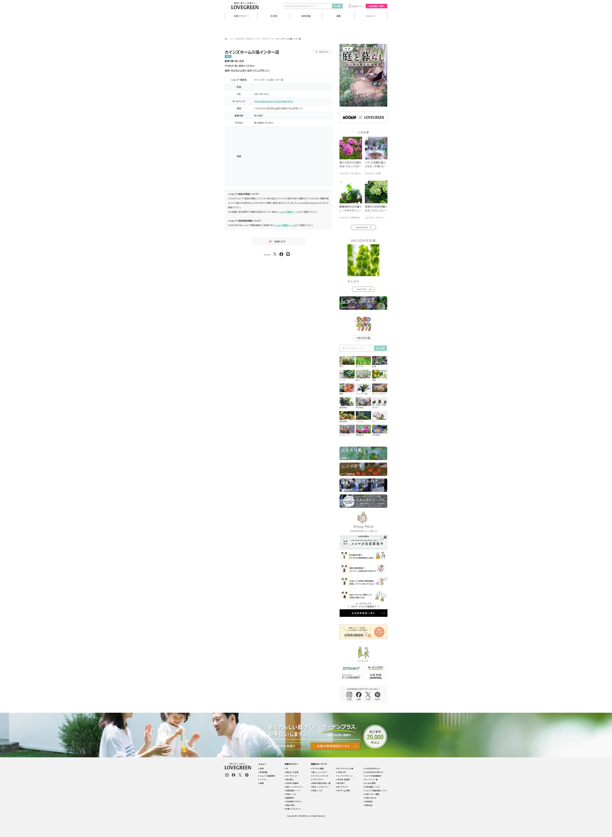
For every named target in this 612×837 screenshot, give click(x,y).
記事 (261, 768)
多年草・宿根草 (292, 783)
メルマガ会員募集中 (373, 775)
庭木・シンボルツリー (294, 786)
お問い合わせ (370, 797)
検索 (339, 6)
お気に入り (324, 51)
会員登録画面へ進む (363, 613)
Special (370, 15)
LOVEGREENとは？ (372, 768)
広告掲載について (372, 786)
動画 (261, 783)
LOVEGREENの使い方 (373, 772)
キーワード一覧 (371, 779)
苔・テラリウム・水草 (345, 768)
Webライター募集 (371, 794)
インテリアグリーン (345, 775)
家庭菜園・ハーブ (293, 790)
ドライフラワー (318, 779)
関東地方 (250, 38)
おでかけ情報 (318, 768)
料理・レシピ (291, 794)
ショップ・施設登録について (375, 790)
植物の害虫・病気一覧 (321, 783)
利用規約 (368, 801)
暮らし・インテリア (319, 772)
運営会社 (368, 805)
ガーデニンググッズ (320, 775)
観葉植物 (290, 797)
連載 (338, 16)
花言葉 (273, 16)
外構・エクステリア (293, 808)
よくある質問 (369, 783)
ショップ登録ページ (289, 211)
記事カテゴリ (240, 16)
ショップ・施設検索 (236, 38)
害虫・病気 (290, 805)
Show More (362, 227)
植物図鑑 (306, 16)
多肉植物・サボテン (294, 801)
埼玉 (258, 38)
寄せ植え (290, 779)
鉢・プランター (343, 786)
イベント (263, 779)
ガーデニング (291, 775)
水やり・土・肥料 (343, 790)
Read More (361, 289)
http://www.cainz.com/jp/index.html (273, 101)
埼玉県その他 (268, 38)
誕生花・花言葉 (292, 772)
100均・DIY (341, 772)
